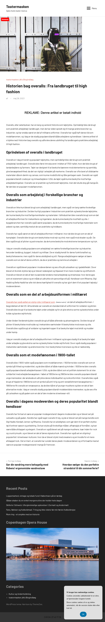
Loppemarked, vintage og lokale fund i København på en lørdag (34, 496)
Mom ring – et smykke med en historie (23, 514)
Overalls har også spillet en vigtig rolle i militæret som (30, 302)
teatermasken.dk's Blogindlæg (19, 79)
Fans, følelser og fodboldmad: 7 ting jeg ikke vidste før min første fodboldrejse (40, 509)
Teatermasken (17, 6)
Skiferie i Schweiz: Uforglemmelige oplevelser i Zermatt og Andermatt (37, 505)
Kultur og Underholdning (20, 594)
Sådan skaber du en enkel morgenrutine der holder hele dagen (34, 500)
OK (83, 614)
